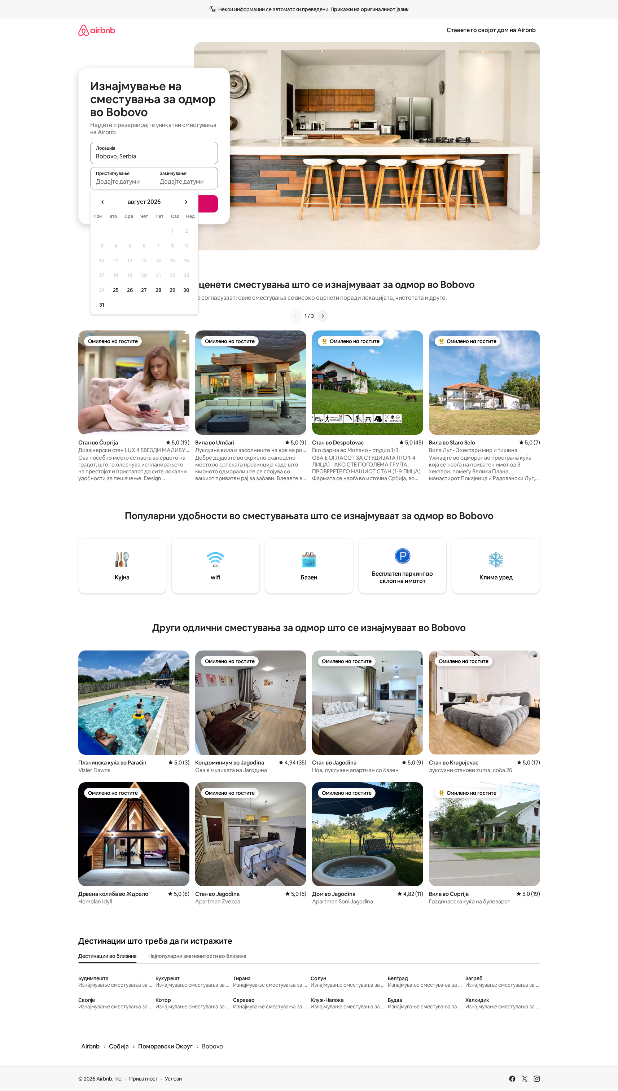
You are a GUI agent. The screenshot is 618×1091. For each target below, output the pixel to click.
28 (158, 290)
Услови (173, 1078)
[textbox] (122, 181)
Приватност (143, 1078)
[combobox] (154, 156)
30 (186, 290)
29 (172, 290)
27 (144, 290)
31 (101, 305)
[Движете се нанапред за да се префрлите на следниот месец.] (186, 202)
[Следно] (322, 316)
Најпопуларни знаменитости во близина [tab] (197, 956)
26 (130, 290)
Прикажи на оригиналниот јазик (369, 9)
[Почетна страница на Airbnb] (96, 30)
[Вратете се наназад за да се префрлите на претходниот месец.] (103, 202)
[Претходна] (296, 316)
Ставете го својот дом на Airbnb (491, 30)
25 (116, 290)
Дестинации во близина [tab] (107, 956)
